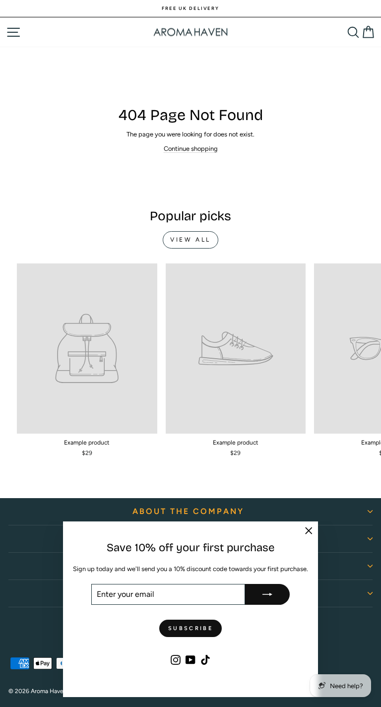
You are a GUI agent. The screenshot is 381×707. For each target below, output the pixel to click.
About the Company (188, 511)
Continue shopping (191, 148)
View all (190, 239)
